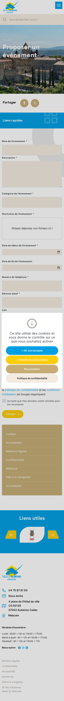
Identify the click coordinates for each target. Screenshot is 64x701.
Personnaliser (32, 369)
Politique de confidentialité (32, 378)
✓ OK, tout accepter (32, 350)
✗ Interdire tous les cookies (32, 359)
